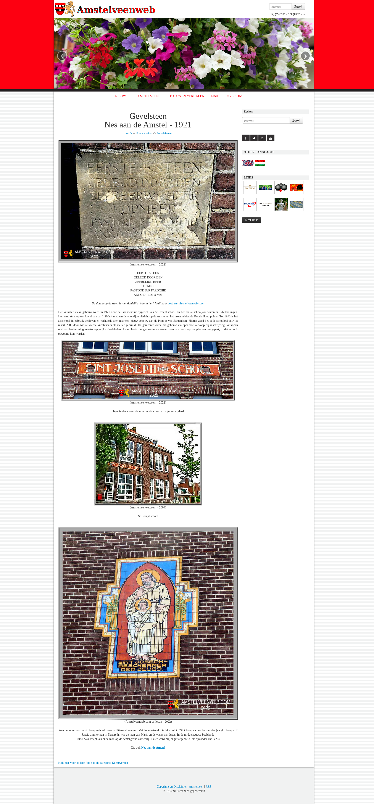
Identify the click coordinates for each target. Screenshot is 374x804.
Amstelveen (196, 786)
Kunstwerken (144, 133)
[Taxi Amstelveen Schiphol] (265, 211)
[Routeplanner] (250, 211)
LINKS (215, 96)
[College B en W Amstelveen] (265, 194)
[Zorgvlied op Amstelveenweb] (281, 211)
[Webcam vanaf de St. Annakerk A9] (297, 211)
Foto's (128, 133)
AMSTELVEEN (148, 96)
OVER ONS (235, 96)
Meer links (251, 220)
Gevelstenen (164, 133)
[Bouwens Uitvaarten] (250, 194)
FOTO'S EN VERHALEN (187, 96)
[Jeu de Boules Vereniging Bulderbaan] (281, 194)
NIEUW (120, 96)
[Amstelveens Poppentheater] (297, 194)
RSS (208, 786)
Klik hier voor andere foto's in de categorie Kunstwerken (93, 762)
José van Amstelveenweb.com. (186, 303)
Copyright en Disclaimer (172, 786)
